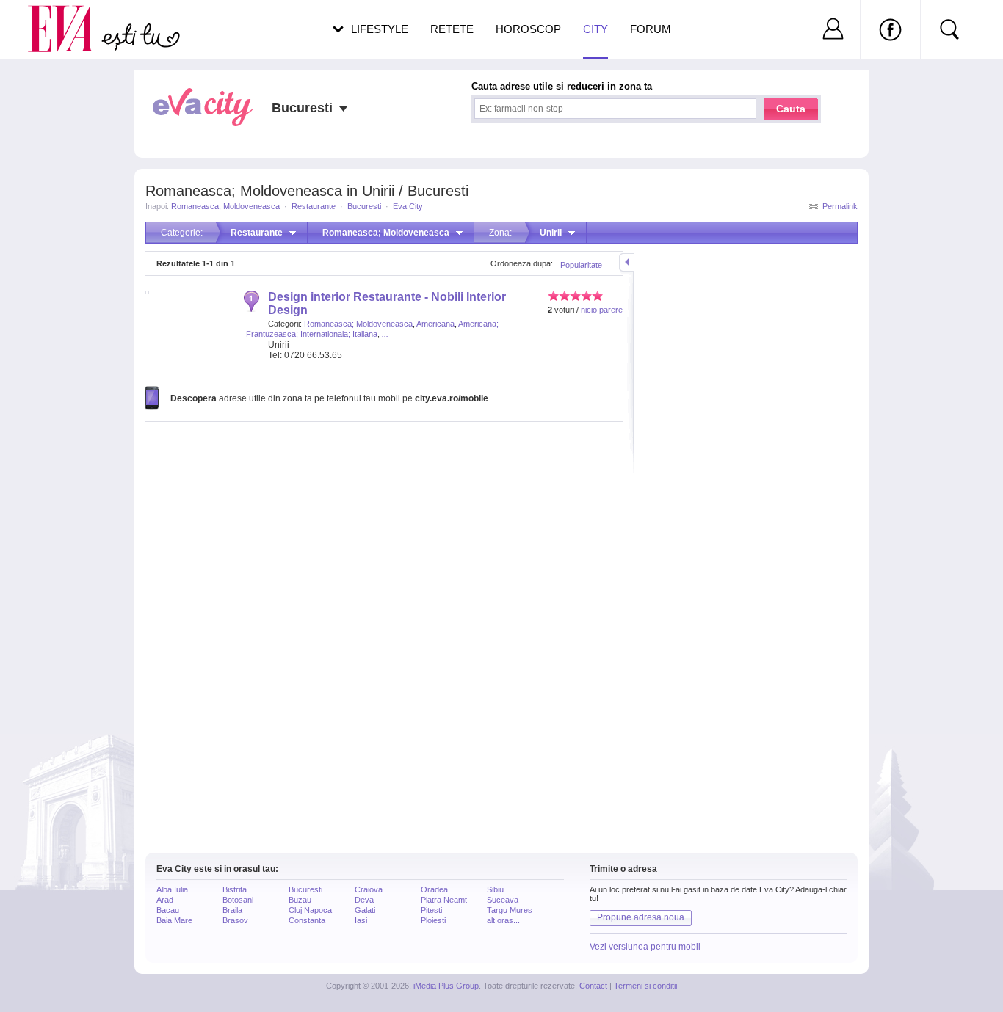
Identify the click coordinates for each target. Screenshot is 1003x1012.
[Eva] (70, 17)
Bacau (167, 910)
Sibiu (495, 889)
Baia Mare (174, 920)
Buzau (300, 899)
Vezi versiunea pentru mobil (645, 947)
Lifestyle (379, 29)
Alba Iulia (172, 889)
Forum (650, 29)
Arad (164, 899)
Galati (365, 910)
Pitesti (431, 910)
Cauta (790, 108)
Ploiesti (433, 920)
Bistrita (234, 889)
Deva (364, 899)
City (595, 29)
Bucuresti (364, 206)
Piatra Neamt (444, 899)
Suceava (502, 899)
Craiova (369, 889)
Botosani (237, 899)
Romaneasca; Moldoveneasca (225, 206)
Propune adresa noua (640, 917)
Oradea (434, 889)
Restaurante (314, 206)
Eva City (408, 206)
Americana (435, 323)
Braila (232, 910)
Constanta (307, 920)
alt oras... (503, 920)
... (385, 334)
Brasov (235, 920)
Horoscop (528, 29)
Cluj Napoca (310, 910)
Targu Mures (509, 910)
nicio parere (602, 309)
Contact (593, 985)
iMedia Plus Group (446, 985)
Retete (452, 29)
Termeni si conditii (645, 985)
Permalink (840, 206)
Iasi (361, 920)
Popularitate (581, 265)
